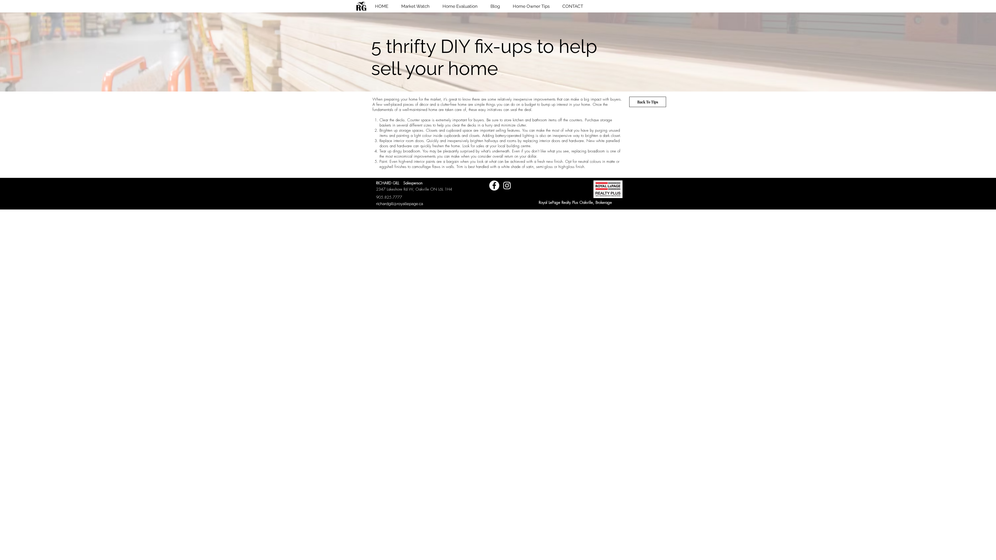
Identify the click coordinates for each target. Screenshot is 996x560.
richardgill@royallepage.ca (399, 203)
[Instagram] (507, 185)
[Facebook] (494, 185)
